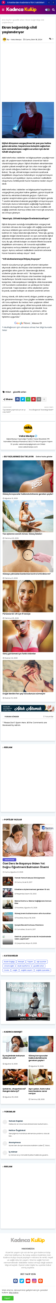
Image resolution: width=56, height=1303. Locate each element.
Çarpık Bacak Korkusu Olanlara (29, 925)
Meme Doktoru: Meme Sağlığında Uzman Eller (33, 902)
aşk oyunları (41, 962)
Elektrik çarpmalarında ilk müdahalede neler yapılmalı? (33, 937)
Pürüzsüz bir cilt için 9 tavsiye (16, 614)
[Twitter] (22, 399)
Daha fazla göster (44, 456)
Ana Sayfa (6, 20)
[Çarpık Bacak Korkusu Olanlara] (8, 928)
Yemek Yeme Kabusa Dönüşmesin (30, 878)
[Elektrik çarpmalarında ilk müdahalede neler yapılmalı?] (8, 939)
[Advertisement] (28, 72)
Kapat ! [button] (8, 1298)
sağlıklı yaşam (26, 970)
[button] (49, 2)
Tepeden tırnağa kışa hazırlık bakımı (26, 2)
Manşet (21, 962)
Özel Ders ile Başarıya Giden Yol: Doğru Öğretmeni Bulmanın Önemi (26, 865)
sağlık (15, 970)
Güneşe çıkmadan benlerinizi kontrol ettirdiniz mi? (27, 574)
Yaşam (30, 962)
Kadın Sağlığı (9, 962)
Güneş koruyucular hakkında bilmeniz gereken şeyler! (28, 494)
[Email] (38, 399)
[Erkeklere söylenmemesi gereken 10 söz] (8, 892)
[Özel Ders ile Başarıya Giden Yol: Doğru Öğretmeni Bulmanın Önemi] (28, 840)
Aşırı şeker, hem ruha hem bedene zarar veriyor (39, 1091)
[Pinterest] (33, 399)
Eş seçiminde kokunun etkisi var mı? (14, 1057)
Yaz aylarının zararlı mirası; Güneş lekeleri (22, 534)
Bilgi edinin (13, 1292)
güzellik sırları (18, 20)
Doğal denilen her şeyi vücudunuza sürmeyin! (24, 694)
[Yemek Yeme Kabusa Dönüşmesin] (8, 881)
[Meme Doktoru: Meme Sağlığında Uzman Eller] (8, 904)
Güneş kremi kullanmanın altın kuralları (33, 913)
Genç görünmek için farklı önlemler (19, 654)
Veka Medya (26, 436)
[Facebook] (17, 399)
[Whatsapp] (28, 399)
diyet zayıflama (23, 966)
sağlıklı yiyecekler (42, 970)
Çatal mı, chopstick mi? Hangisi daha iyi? (14, 1090)
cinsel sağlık (9, 966)
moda (6, 970)
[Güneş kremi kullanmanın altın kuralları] (8, 916)
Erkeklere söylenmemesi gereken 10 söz (32, 889)
